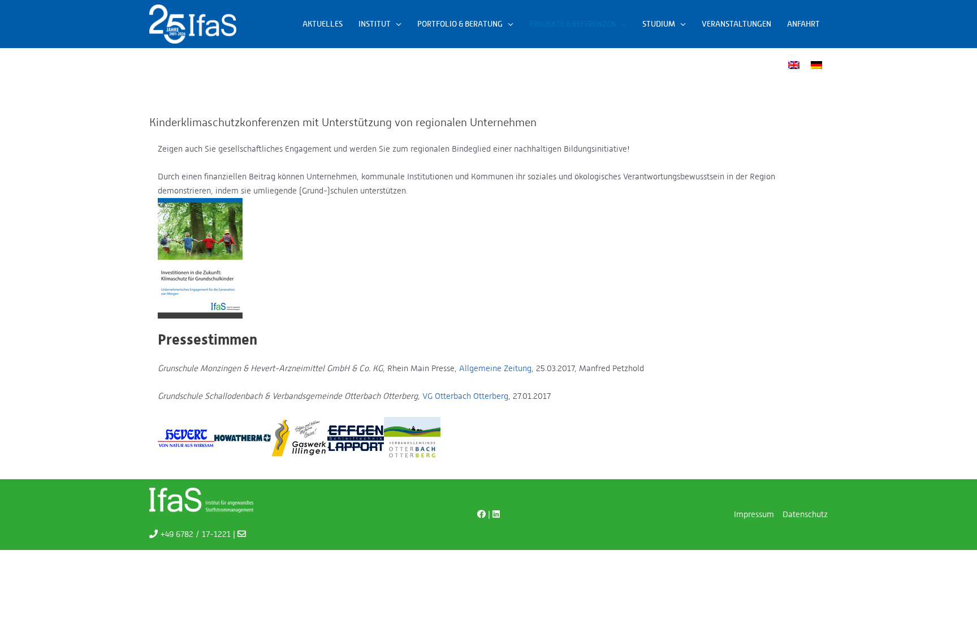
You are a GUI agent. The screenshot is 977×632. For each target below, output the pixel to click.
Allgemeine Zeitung (495, 368)
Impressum (754, 514)
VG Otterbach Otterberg (465, 396)
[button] (396, 23)
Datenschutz (805, 514)
